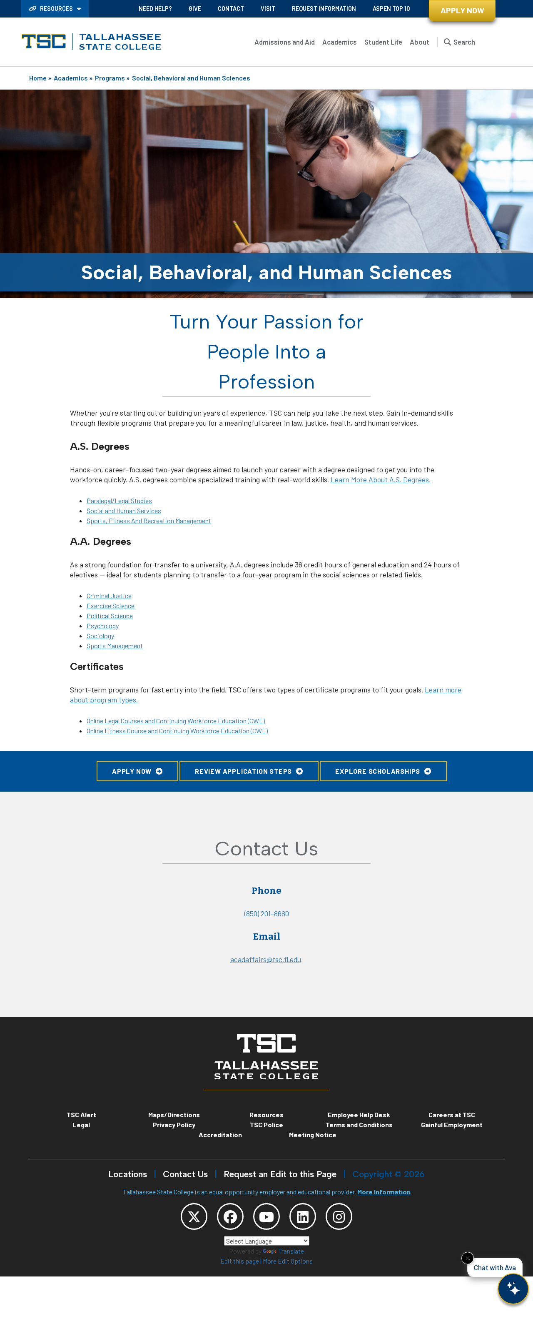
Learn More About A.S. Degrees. (381, 479)
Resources (56, 8)
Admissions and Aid (284, 42)
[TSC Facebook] (230, 1216)
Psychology (103, 625)
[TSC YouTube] (266, 1216)
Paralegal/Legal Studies (119, 500)
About (419, 42)
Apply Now (462, 10)
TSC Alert (81, 1114)
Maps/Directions (174, 1114)
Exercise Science (110, 605)
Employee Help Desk (359, 1114)
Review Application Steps (243, 771)
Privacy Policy (174, 1124)
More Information (384, 1192)
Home (38, 78)
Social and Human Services (124, 510)
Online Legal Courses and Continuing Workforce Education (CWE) (176, 721)
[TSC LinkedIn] (302, 1216)
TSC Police (266, 1124)
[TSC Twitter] (194, 1216)
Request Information (324, 8)
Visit (268, 8)
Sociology (100, 635)
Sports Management (115, 645)
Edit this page (239, 1261)
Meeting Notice (312, 1134)
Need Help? (155, 8)
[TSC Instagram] (339, 1216)
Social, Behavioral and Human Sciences (191, 78)
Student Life (383, 42)
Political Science (110, 615)
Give (195, 8)
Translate (291, 1251)
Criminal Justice (109, 595)
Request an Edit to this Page (280, 1174)
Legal (81, 1124)
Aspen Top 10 (391, 8)
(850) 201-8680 (266, 913)
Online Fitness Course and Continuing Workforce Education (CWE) (177, 731)
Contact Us (185, 1174)
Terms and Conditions (359, 1124)
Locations (127, 1174)
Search (464, 42)
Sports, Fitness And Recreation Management (149, 520)
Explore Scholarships (377, 771)
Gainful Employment (452, 1124)
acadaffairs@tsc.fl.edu (265, 959)
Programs (110, 78)
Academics (339, 42)
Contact (231, 8)
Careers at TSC (451, 1114)
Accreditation (220, 1134)
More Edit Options (288, 1261)
